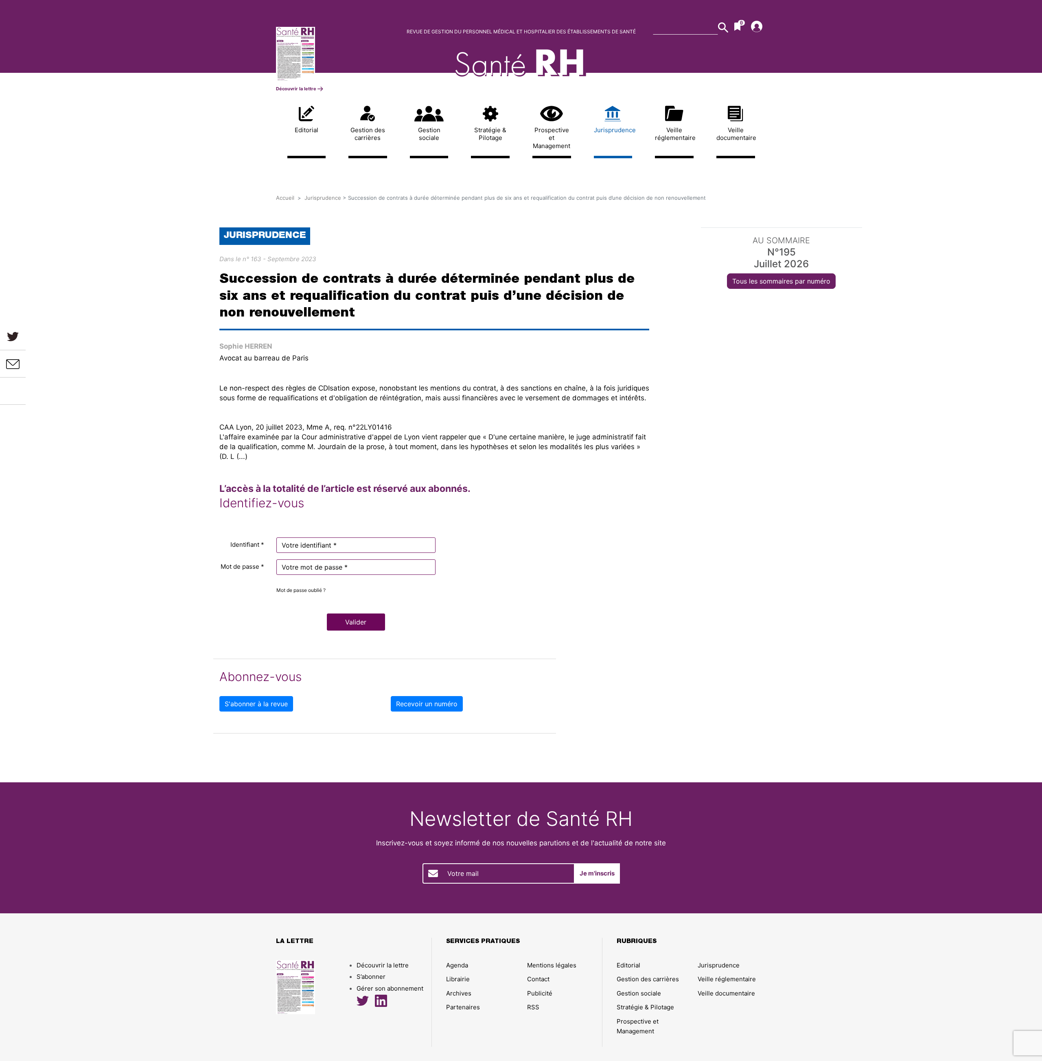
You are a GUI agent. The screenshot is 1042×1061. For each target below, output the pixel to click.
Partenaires (463, 1007)
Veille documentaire (735, 134)
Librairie (458, 979)
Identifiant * (247, 544)
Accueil (285, 197)
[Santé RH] (333, 54)
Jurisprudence (613, 130)
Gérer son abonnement (390, 988)
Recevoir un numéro (427, 704)
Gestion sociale (429, 134)
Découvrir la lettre (296, 89)
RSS (533, 1007)
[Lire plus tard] (13, 390)
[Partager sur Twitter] (13, 336)
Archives (458, 993)
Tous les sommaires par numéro (781, 281)
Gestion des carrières (367, 134)
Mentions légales (551, 965)
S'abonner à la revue (256, 704)
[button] (356, 622)
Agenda (457, 965)
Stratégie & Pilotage (490, 134)
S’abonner (371, 976)
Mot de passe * (242, 566)
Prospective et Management (551, 138)
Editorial (306, 130)
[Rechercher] (723, 27)
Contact (538, 979)
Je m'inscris (597, 873)
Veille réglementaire (674, 134)
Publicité (539, 993)
